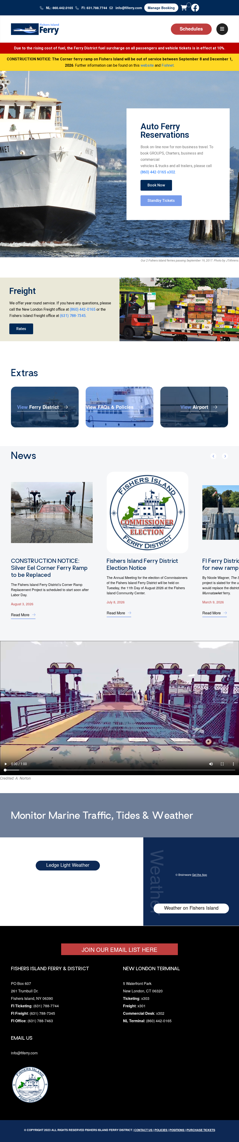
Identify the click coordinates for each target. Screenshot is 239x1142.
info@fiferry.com (129, 8)
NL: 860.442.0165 (59, 8)
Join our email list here (119, 949)
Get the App (199, 874)
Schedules (191, 28)
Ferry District (38, 406)
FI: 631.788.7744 (94, 8)
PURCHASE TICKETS (200, 1130)
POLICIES (161, 1130)
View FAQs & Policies (110, 406)
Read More (20, 614)
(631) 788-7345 (73, 315)
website (147, 65)
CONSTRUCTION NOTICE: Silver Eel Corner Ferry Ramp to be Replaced (49, 568)
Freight (22, 291)
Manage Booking (161, 7)
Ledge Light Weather (67, 864)
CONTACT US (143, 1130)
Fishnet (168, 65)
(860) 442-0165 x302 (158, 172)
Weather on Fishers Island (191, 907)
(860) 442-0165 (82, 309)
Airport (195, 406)
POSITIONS (177, 1130)
